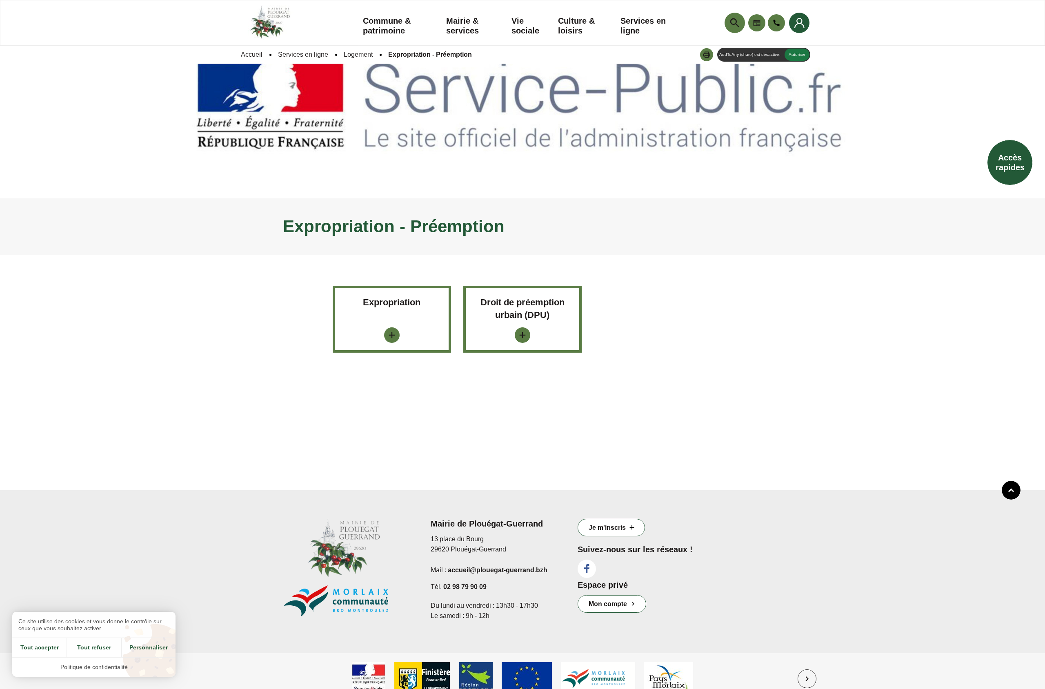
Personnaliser (148, 647)
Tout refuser (94, 647)
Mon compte (608, 603)
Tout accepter (39, 647)
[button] (706, 54)
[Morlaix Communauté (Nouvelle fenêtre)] (351, 605)
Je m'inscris (607, 527)
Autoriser (797, 54)
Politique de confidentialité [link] (94, 667)
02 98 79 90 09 (465, 586)
